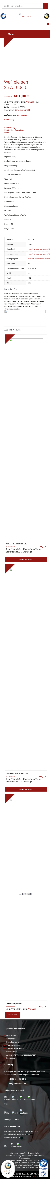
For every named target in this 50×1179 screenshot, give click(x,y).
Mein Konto (11, 1036)
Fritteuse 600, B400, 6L (14, 1004)
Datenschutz (11, 1052)
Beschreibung (9, 128)
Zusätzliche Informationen (14, 130)
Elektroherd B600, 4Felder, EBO (17, 774)
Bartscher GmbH (22, 110)
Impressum (11, 1058)
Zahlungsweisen (13, 1045)
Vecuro (34, 1176)
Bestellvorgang (12, 1042)
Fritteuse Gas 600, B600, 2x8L (16, 544)
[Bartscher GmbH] (25, 312)
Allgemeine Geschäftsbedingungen (21, 1055)
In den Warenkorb (26, 559)
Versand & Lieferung (15, 1048)
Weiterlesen (12, 1015)
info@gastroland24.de (17, 1084)
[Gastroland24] (25, 16)
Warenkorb (11, 1039)
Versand (30, 102)
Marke (6, 133)
